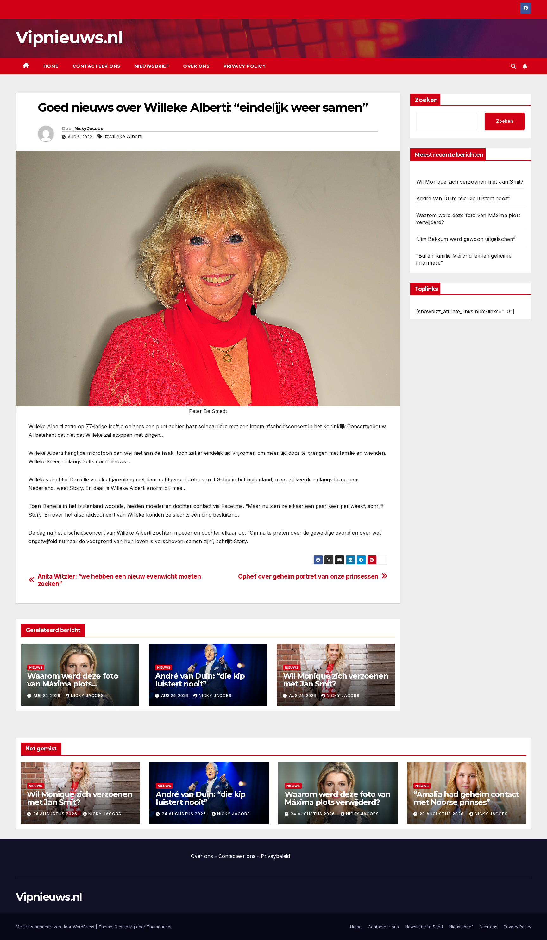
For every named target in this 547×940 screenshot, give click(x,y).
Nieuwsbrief (152, 66)
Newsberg (125, 926)
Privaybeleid (275, 856)
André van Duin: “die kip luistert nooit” (200, 679)
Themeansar (159, 926)
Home (51, 66)
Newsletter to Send (424, 926)
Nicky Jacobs (88, 128)
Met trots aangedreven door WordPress (56, 926)
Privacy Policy (244, 66)
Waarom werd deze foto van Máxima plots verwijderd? (72, 683)
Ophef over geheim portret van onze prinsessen (308, 576)
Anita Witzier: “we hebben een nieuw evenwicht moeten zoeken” (119, 580)
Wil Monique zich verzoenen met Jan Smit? (335, 679)
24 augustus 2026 (56, 814)
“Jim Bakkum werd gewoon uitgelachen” (466, 239)
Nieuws (35, 667)
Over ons (196, 66)
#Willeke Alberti (123, 136)
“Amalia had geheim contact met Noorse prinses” (466, 798)
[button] (513, 66)
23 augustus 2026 (442, 814)
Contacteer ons (96, 66)
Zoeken (426, 100)
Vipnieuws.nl (69, 37)
